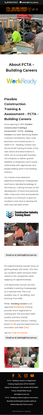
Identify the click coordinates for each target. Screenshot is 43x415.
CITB (13, 324)
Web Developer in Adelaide (21, 411)
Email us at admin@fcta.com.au (21, 255)
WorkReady (19, 307)
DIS (26, 327)
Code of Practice (19, 333)
